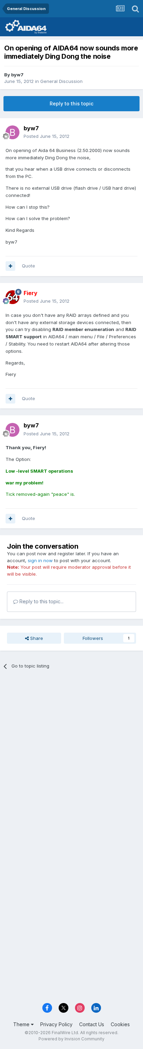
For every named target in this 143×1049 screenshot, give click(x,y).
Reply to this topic (71, 103)
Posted (46, 136)
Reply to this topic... (41, 601)
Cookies (120, 1024)
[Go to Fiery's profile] (12, 297)
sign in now (40, 560)
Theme (22, 1024)
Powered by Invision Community (71, 1038)
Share (36, 638)
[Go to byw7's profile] (12, 132)
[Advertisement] (71, 752)
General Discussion (61, 81)
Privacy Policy (56, 1024)
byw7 (17, 74)
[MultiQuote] (10, 266)
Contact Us (91, 1024)
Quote (28, 265)
